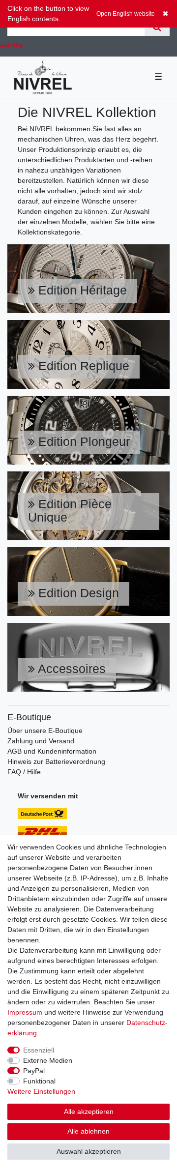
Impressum (24, 1012)
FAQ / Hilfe (24, 772)
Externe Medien (47, 1060)
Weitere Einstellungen (41, 1091)
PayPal (34, 1071)
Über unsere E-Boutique (45, 730)
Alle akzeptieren (89, 1111)
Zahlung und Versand (40, 741)
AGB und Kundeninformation (51, 751)
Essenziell (38, 1050)
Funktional (39, 1081)
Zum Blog (11, 45)
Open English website (125, 13)
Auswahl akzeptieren (89, 1151)
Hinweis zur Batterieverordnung (56, 761)
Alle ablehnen (88, 1131)
